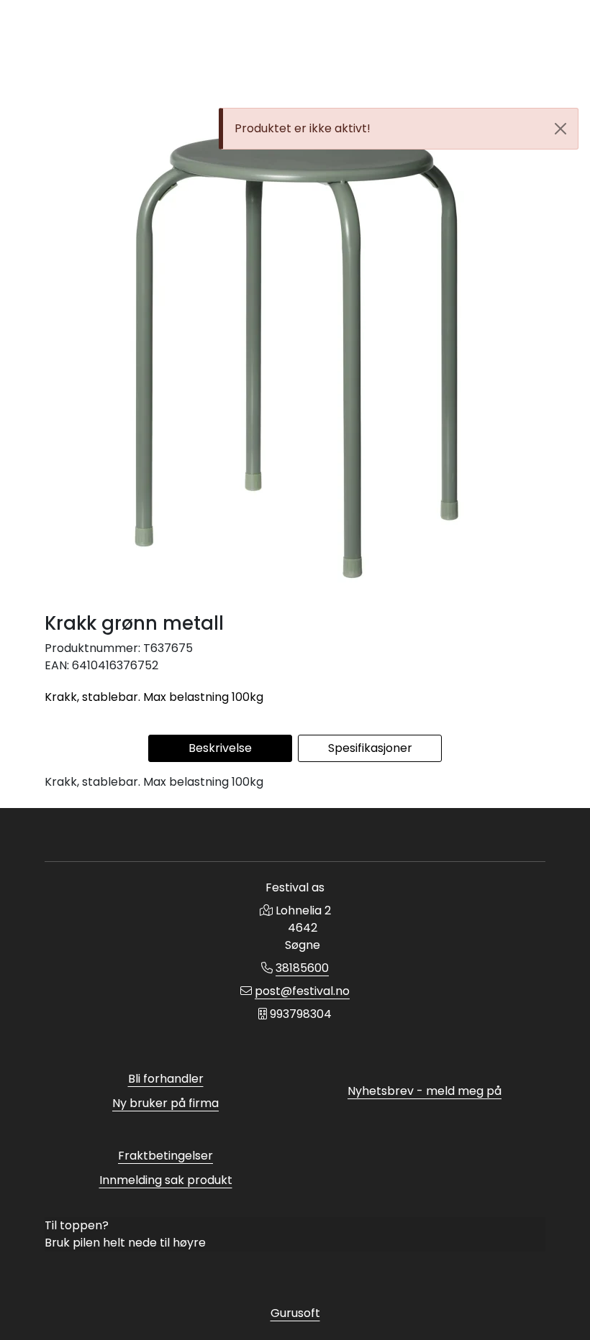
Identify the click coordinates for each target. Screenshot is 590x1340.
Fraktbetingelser (165, 1155)
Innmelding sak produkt (165, 1180)
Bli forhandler (166, 1078)
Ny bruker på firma (165, 1103)
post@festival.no (302, 991)
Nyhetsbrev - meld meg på (425, 1091)
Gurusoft (295, 1313)
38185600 (302, 968)
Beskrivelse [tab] (220, 748)
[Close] (560, 129)
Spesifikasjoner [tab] (370, 748)
